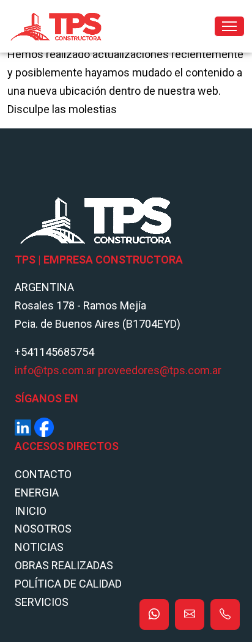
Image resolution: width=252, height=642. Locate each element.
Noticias (39, 547)
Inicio (30, 510)
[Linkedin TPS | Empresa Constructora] (23, 426)
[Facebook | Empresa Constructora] (44, 426)
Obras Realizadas (64, 565)
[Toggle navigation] (229, 26)
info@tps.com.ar (55, 370)
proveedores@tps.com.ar (159, 370)
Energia (37, 492)
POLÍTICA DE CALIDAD (68, 583)
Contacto (43, 474)
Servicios (42, 602)
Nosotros (43, 528)
